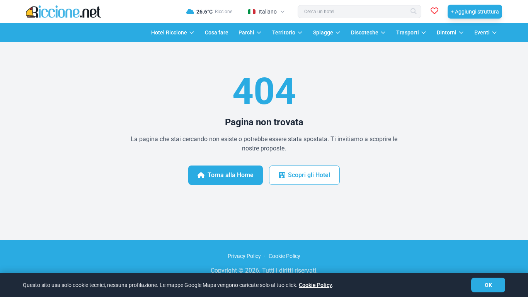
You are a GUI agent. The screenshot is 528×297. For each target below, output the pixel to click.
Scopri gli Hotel (309, 175)
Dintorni (446, 32)
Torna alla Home (231, 175)
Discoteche (364, 32)
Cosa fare (216, 32)
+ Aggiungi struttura (475, 12)
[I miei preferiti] (434, 11)
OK (488, 285)
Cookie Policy (284, 256)
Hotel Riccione (169, 32)
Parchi (246, 32)
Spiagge (323, 32)
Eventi (482, 32)
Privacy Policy (244, 256)
